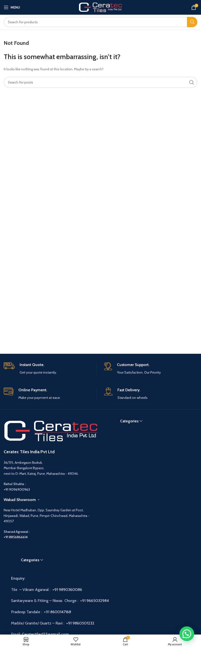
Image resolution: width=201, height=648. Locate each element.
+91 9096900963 (17, 489)
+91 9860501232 (80, 623)
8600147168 (60, 612)
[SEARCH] (192, 22)
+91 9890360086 (67, 589)
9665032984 (98, 600)
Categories (129, 421)
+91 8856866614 (16, 537)
